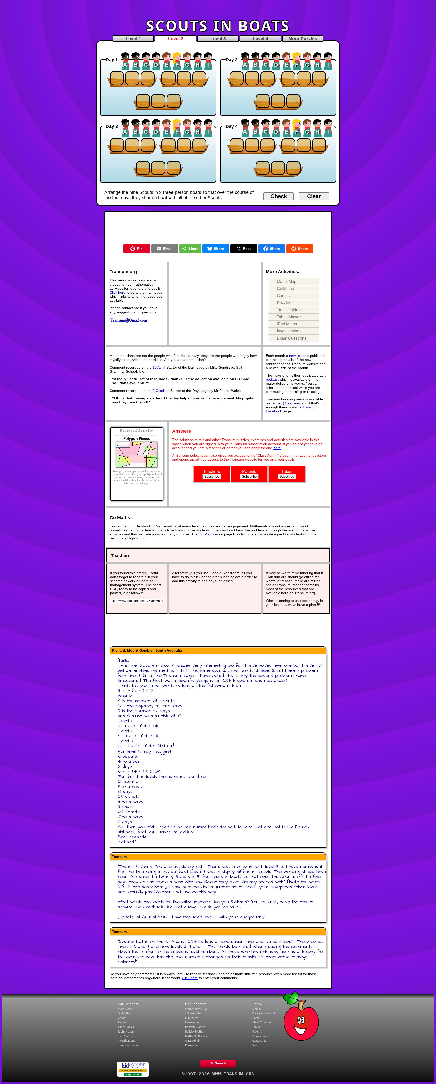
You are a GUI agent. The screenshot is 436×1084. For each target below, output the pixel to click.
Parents (257, 1031)
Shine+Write (193, 1013)
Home (256, 1018)
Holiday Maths (194, 1031)
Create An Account (263, 1013)
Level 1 (133, 38)
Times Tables (289, 310)
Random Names (195, 1027)
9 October (161, 391)
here (277, 448)
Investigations (289, 331)
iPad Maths (287, 324)
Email (168, 249)
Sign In (256, 1009)
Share (193, 249)
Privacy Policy (260, 1036)
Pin (140, 249)
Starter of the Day (196, 1009)
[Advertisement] (218, 8)
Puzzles (284, 303)
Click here (117, 292)
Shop (255, 1045)
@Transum (291, 403)
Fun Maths (191, 1018)
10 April (159, 367)
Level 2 (175, 38)
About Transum (261, 1022)
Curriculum (192, 1045)
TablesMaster (289, 317)
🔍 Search (218, 1063)
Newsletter (192, 1022)
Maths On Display (196, 1036)
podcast (272, 379)
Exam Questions (291, 338)
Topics (256, 1027)
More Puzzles (302, 38)
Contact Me (259, 1040)
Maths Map (286, 281)
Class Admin (192, 1040)
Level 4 (260, 38)
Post (247, 249)
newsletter (297, 356)
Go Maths (285, 289)
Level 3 (218, 38)
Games (283, 296)
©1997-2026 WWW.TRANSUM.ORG (218, 1074)
